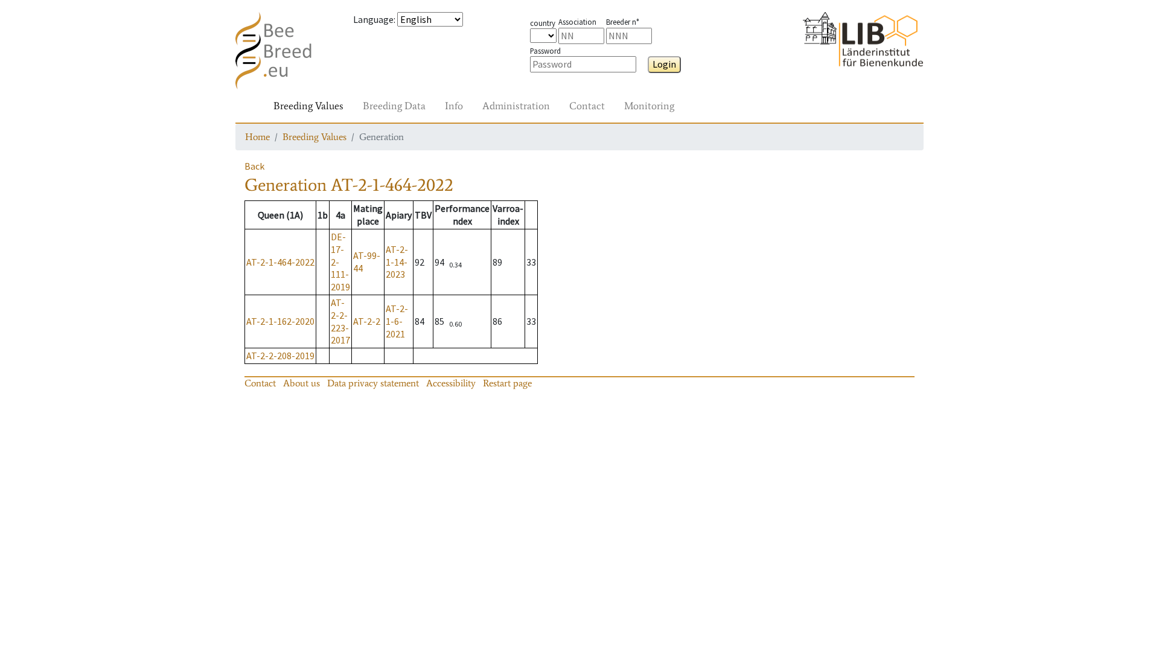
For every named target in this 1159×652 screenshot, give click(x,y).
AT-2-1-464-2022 (280, 262)
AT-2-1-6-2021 (397, 321)
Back (254, 166)
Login (664, 64)
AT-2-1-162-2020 (280, 321)
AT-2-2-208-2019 (280, 356)
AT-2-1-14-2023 (397, 262)
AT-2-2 (366, 321)
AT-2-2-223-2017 (340, 321)
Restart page (507, 383)
